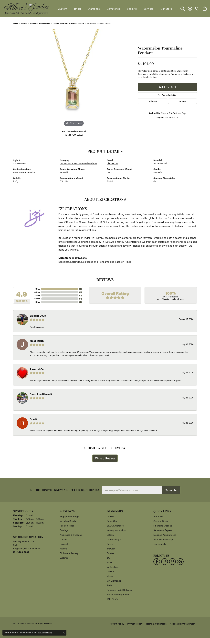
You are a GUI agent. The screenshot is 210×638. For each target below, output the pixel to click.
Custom (62, 8)
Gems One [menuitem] (112, 521)
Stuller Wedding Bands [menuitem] (118, 594)
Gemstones (113, 8)
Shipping (153, 101)
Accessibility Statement (182, 623)
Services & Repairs (162, 530)
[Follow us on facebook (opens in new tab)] (156, 561)
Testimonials (159, 544)
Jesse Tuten (37, 341)
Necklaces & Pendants (71, 534)
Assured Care (38, 369)
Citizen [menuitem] (110, 544)
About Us (158, 516)
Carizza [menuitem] (110, 516)
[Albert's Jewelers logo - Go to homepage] (26, 8)
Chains (63, 539)
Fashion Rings (123, 261)
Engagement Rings (69, 516)
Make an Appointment (164, 534)
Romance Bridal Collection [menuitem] (120, 589)
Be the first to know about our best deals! (64, 490)
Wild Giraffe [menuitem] (112, 599)
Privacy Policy (134, 623)
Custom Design (161, 521)
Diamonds (94, 8)
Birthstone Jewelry (69, 553)
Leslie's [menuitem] (110, 571)
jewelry (24, 23)
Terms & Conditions (156, 623)
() (80, 288)
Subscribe (171, 490)
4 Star (37, 292)
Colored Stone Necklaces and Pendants (68, 23)
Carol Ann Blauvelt (41, 394)
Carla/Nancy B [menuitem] (114, 539)
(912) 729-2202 (74, 134)
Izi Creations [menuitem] (113, 566)
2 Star (37, 298)
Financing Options (162, 525)
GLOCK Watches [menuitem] (115, 525)
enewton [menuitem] (111, 548)
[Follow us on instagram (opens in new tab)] (164, 561)
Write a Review (105, 458)
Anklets (63, 548)
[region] (74, 78)
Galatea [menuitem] (110, 553)
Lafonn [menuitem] (110, 534)
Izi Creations (112, 163)
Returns (182, 101)
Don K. (34, 419)
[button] (182, 8)
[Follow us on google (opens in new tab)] (180, 561)
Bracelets (63, 261)
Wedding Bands (68, 521)
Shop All (132, 8)
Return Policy (117, 623)
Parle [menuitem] (109, 585)
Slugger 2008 (38, 315)
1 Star (37, 301)
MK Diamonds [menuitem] (114, 580)
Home (15, 23)
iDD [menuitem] (108, 557)
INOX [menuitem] (109, 562)
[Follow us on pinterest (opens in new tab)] (172, 561)
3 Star (37, 295)
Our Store (166, 8)
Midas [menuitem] (110, 576)
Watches (64, 557)
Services (148, 8)
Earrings (75, 261)
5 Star (37, 288)
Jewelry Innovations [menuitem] (116, 530)
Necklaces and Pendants (40, 23)
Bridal (77, 8)
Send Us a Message (163, 539)
